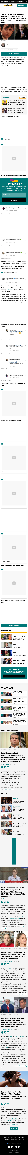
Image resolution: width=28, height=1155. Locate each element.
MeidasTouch (4, 1038)
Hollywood (8, 968)
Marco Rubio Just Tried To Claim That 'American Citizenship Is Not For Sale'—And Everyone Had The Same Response (19, 664)
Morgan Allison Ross (7, 961)
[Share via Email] (8, 767)
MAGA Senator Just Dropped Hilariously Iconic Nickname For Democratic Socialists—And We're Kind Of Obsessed (18, 702)
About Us (6, 1137)
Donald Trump (17, 635)
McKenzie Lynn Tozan (13, 44)
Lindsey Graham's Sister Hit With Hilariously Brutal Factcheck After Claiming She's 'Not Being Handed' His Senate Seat (13, 892)
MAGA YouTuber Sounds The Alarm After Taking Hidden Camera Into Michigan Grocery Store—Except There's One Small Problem (19, 709)
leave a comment (14, 54)
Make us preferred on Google (10, 49)
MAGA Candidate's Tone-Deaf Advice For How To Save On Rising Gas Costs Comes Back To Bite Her (19, 655)
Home (2, 9)
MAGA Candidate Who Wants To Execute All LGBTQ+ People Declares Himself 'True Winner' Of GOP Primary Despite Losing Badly (19, 648)
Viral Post (16, 658)
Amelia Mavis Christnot (8, 1029)
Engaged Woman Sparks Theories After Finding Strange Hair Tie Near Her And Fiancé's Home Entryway (13, 1095)
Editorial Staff (14, 1139)
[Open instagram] (19, 1147)
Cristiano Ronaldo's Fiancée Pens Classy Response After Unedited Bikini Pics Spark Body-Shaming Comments (18, 803)
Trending (7, 9)
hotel (19, 983)
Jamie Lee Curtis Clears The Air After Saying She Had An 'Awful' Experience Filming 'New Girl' (17, 102)
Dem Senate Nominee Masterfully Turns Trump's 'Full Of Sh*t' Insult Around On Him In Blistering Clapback (19, 818)
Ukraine (24, 917)
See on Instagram (6, 172)
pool (8, 1060)
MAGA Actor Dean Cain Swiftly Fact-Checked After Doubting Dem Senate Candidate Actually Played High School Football (19, 811)
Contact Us (21, 1139)
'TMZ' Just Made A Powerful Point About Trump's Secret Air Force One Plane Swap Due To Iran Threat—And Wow (19, 695)
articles (10, 1036)
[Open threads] (16, 1147)
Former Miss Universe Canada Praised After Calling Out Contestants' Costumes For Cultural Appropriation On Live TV (16, 112)
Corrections (7, 1139)
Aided (6, 1047)
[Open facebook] (9, 1147)
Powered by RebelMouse (14, 1152)
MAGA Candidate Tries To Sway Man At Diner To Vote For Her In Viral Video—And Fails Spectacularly (19, 723)
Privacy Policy (13, 1137)
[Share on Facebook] (2, 767)
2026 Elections (17, 651)
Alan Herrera (6, 764)
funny (9, 289)
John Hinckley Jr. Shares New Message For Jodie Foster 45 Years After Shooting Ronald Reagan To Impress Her (13, 955)
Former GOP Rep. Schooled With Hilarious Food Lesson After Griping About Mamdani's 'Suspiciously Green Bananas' (19, 835)
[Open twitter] (12, 1147)
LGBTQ (14, 643)
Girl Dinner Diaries (14, 1119)
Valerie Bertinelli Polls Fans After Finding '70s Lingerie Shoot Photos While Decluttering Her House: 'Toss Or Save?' (19, 716)
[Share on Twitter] (5, 767)
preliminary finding (15, 918)
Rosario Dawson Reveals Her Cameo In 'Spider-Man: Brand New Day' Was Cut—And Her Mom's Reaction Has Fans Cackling (12, 2)
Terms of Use (21, 1137)
